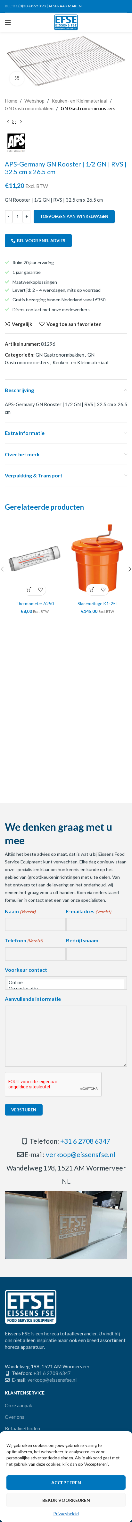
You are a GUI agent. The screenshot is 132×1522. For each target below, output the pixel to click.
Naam (20, 911)
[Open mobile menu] (8, 22)
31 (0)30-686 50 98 (29, 6)
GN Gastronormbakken (29, 108)
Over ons (14, 1417)
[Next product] (21, 122)
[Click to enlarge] (17, 79)
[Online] (66, 982)
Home (11, 101)
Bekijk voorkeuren (66, 1500)
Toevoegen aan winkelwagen (74, 216)
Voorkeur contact (26, 970)
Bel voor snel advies (41, 240)
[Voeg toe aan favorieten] (40, 589)
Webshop (34, 101)
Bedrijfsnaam (82, 940)
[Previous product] (8, 122)
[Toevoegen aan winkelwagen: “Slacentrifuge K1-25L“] (91, 589)
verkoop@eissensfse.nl (80, 1154)
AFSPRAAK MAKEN (65, 6)
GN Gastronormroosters (88, 108)
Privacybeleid (66, 1513)
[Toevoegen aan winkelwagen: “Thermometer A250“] (29, 589)
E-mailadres (88, 911)
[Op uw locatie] (66, 988)
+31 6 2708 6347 (85, 1141)
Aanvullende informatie (33, 999)
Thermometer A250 (35, 603)
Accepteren (66, 1482)
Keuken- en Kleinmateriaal (79, 101)
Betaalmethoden (22, 1428)
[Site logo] (66, 22)
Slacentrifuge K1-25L (98, 603)
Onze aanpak (18, 1405)
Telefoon (24, 940)
